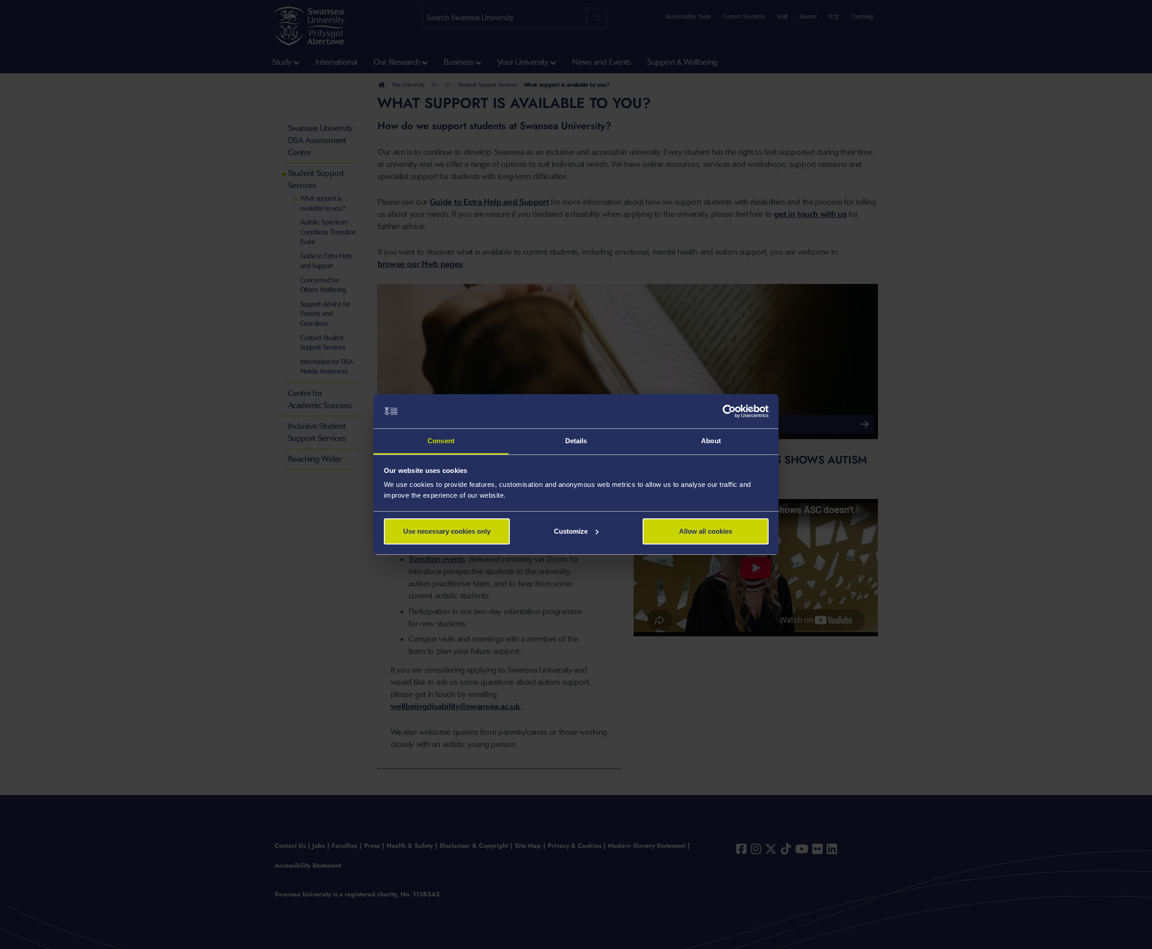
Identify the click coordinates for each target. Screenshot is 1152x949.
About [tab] (711, 441)
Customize (571, 531)
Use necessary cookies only (446, 531)
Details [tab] (576, 441)
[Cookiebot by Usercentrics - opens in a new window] (729, 411)
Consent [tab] (441, 441)
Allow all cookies (705, 531)
